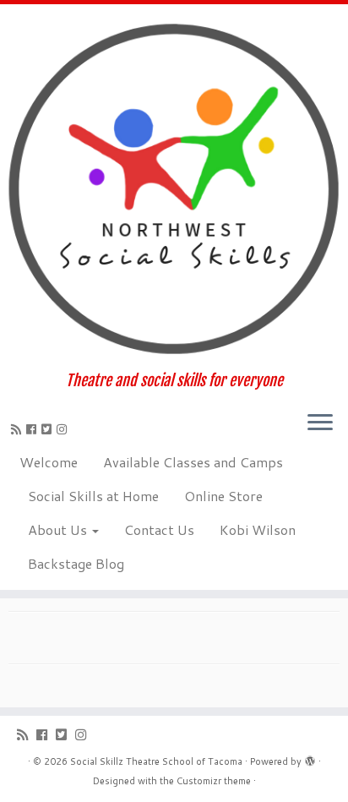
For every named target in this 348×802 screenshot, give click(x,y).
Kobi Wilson (258, 529)
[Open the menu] (320, 424)
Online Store (223, 495)
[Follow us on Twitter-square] (49, 429)
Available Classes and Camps (193, 462)
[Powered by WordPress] (310, 758)
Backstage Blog (76, 563)
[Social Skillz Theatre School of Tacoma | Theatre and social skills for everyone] (174, 188)
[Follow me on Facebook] (33, 429)
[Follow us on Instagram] (64, 429)
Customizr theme (214, 781)
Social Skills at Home (93, 495)
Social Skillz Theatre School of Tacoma (156, 761)
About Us (59, 529)
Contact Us (159, 529)
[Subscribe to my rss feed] (18, 429)
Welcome (48, 462)
